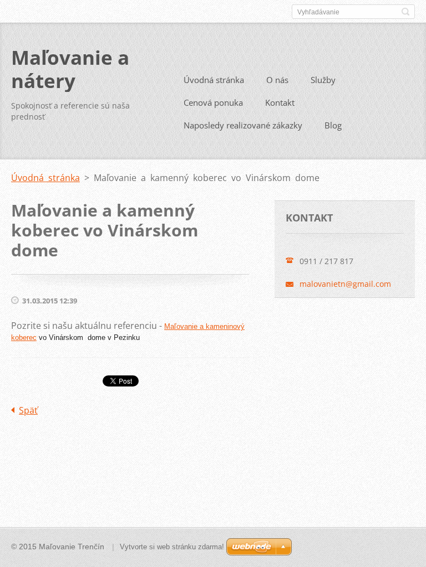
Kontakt (280, 102)
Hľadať (405, 12)
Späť (28, 410)
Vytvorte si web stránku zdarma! (172, 547)
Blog (333, 125)
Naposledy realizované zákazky (243, 125)
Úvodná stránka (214, 79)
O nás (277, 79)
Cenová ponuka (213, 102)
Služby (323, 79)
